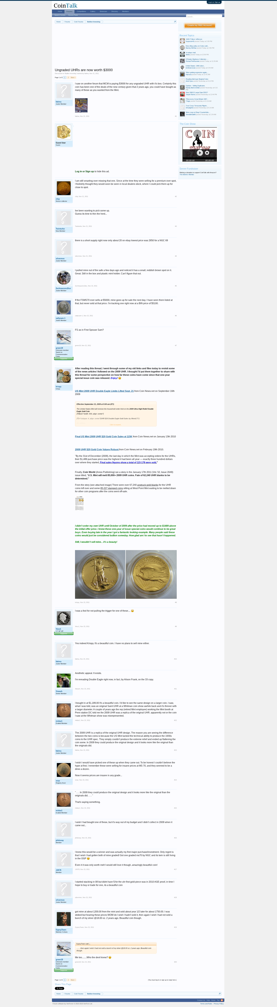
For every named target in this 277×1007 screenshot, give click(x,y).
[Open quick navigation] (175, 22)
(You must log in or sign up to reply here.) (162, 980)
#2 (176, 196)
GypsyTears (61, 930)
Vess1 (58, 629)
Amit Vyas (189, 81)
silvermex (60, 258)
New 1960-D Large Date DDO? (197, 92)
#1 (176, 116)
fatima (86, 73)
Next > (73, 77)
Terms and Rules (206, 1004)
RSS (222, 1000)
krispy (58, 386)
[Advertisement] (116, 48)
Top (218, 1000)
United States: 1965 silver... (195, 66)
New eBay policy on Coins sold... (197, 46)
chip (58, 199)
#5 (176, 286)
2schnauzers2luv (63, 288)
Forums (69, 11)
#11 (175, 689)
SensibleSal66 (191, 114)
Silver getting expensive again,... (197, 72)
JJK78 (58, 870)
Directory (114, 11)
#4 (176, 256)
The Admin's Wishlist (187, 174)
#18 (175, 897)
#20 (175, 962)
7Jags (188, 101)
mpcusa (188, 74)
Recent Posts (73, 15)
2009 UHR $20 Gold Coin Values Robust (97, 449)
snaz (58, 781)
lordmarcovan (190, 68)
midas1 (59, 721)
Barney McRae (191, 48)
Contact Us (201, 1000)
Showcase (103, 11)
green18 (59, 348)
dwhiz (188, 54)
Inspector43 (190, 41)
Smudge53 (189, 108)
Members (125, 11)
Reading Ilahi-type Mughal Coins (197, 79)
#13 (175, 750)
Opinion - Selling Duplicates (195, 86)
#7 (176, 345)
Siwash (59, 691)
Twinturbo (60, 229)
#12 (175, 720)
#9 (176, 626)
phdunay (60, 840)
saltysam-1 (60, 318)
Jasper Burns (190, 94)
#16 (175, 838)
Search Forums (60, 15)
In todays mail (190, 52)
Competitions (81, 11)
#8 (176, 602)
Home (60, 11)
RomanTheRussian (192, 61)
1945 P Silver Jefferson (194, 39)
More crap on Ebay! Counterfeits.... (198, 112)
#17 (175, 869)
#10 (175, 659)
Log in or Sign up (214, 2)
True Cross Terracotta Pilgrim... (197, 106)
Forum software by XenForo (72, 1004)
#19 (175, 927)
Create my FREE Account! (200, 25)
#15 (175, 808)
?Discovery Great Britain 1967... (197, 99)
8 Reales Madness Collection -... (197, 59)
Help (208, 1000)
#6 (176, 316)
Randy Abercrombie (193, 88)
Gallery (92, 11)
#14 (175, 780)
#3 (176, 226)
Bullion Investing (70, 73)
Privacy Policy (219, 1004)
